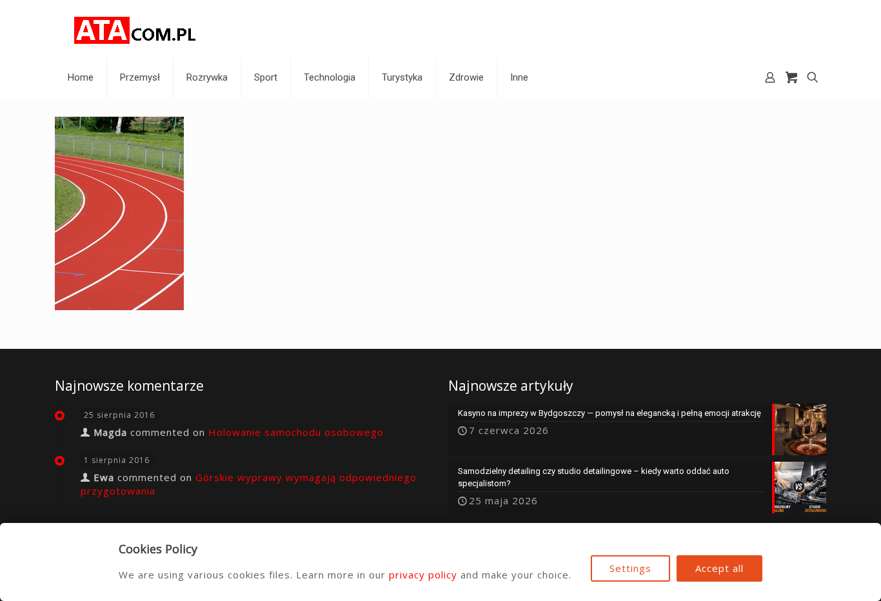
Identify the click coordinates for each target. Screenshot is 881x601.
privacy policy (423, 574)
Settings (630, 568)
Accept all (719, 568)
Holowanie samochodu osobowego (296, 432)
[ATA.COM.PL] (135, 29)
